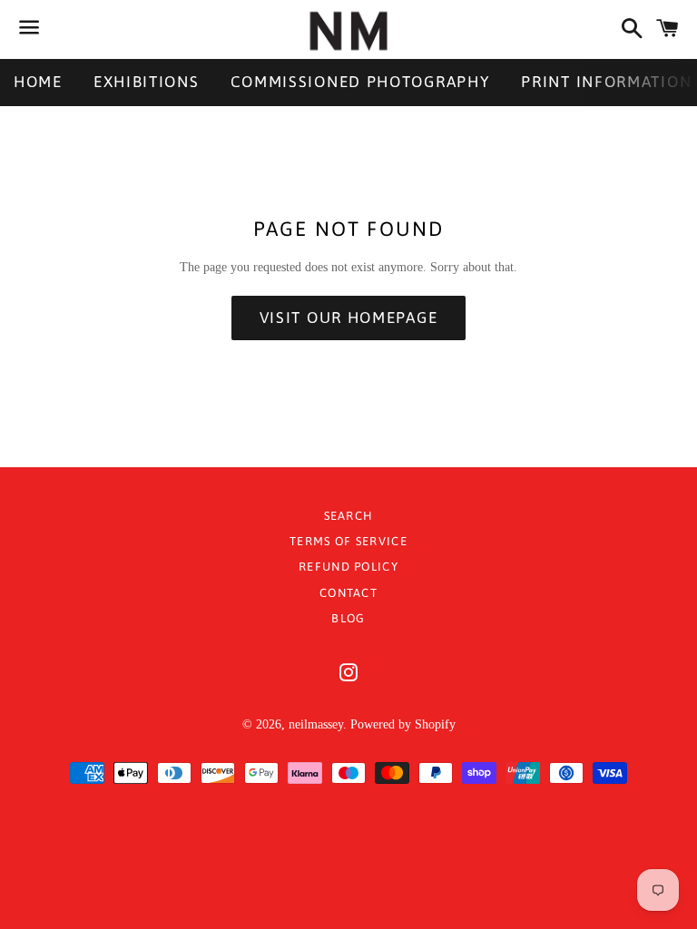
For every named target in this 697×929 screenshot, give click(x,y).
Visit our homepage (349, 317)
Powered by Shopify (403, 724)
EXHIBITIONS (146, 82)
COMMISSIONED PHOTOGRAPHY (361, 82)
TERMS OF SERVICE (348, 541)
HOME (38, 82)
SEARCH (349, 516)
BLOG (348, 618)
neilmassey (316, 724)
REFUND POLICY (348, 566)
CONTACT (348, 593)
